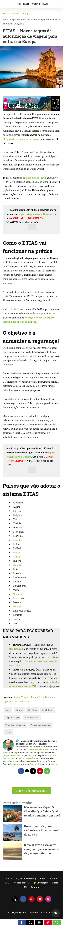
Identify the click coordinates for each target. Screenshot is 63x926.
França (16, 552)
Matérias (50, 19)
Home (5, 13)
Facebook (34, 764)
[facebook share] (21, 771)
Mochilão (32, 710)
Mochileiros (47, 710)
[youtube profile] (40, 899)
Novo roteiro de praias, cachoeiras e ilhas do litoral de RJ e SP (41, 830)
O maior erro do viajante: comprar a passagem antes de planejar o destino (41, 849)
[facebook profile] (23, 899)
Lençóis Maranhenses (28, 758)
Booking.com (16, 649)
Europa (26, 13)
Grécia (16, 556)
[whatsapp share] (47, 771)
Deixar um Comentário (31, 790)
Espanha (17, 539)
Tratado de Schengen (15, 725)
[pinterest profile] (31, 899)
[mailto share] (33, 771)
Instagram (15, 764)
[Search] (58, 4)
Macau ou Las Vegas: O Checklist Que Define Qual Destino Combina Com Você (42, 811)
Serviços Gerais (32, 717)
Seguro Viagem (12, 717)
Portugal (17, 606)
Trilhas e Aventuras (32, 4)
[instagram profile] (48, 899)
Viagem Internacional (40, 725)
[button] (22, 922)
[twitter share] (27, 770)
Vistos (8, 732)
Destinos (15, 13)
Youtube (55, 764)
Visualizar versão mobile (42, 912)
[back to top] (56, 913)
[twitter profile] (15, 899)
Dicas (7, 710)
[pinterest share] (40, 771)
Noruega (17, 594)
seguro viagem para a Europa (35, 214)
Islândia (17, 564)
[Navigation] (4, 4)
